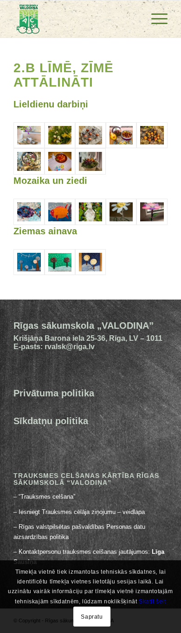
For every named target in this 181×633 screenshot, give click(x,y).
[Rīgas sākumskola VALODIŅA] (74, 19)
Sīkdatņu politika (50, 421)
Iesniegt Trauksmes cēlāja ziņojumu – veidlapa (82, 511)
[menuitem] (155, 19)
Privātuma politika (53, 393)
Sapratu (92, 617)
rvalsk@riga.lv (70, 347)
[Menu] (155, 19)
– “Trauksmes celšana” (45, 496)
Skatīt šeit (152, 601)
